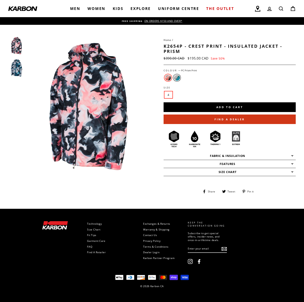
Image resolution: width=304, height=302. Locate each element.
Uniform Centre (178, 8)
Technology (94, 223)
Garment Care (96, 240)
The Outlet (220, 8)
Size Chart (93, 229)
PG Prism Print (177, 77)
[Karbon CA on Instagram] (190, 261)
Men (75, 8)
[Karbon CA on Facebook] (199, 261)
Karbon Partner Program (159, 258)
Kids (118, 8)
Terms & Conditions (156, 246)
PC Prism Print (168, 77)
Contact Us (150, 235)
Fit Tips (91, 235)
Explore (140, 8)
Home (167, 40)
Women (96, 8)
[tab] (230, 156)
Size (167, 87)
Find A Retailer (96, 252)
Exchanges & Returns (156, 223)
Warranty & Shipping (156, 229)
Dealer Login (151, 252)
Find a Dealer (229, 119)
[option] (152, 21)
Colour (180, 70)
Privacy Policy (152, 240)
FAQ (89, 246)
